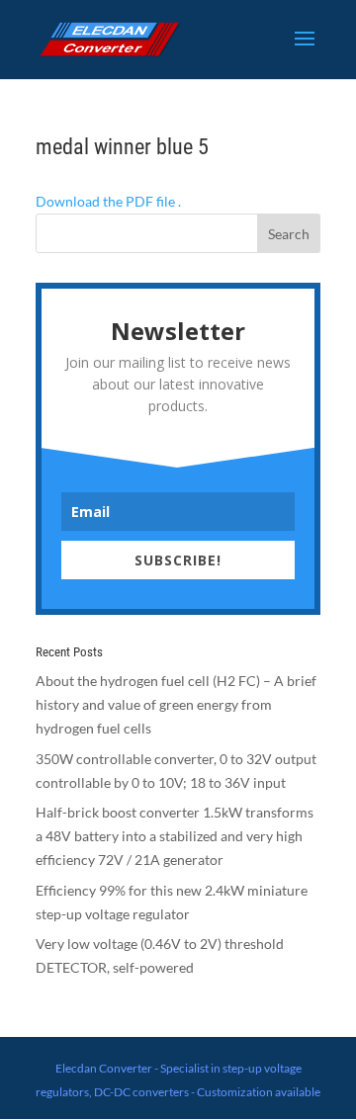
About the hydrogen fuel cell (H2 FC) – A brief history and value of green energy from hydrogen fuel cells (176, 704)
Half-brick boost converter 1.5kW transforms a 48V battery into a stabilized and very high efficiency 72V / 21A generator (174, 836)
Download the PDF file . (108, 201)
